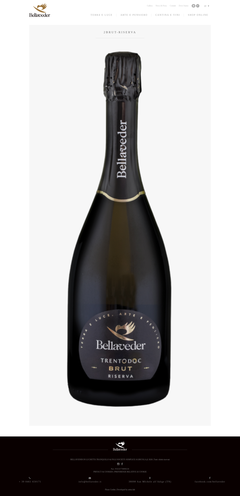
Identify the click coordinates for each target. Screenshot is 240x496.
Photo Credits (110, 489)
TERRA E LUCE (102, 15)
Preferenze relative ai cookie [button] (130, 472)
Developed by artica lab (126, 489)
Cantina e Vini (167, 15)
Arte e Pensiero (134, 15)
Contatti (173, 6)
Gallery (150, 6)
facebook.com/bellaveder (210, 481)
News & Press (161, 6)
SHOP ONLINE (198, 15)
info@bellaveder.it (90, 481)
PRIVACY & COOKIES (103, 472)
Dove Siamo (183, 6)
